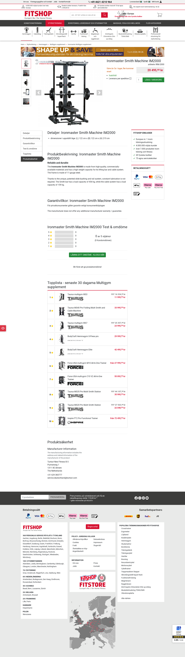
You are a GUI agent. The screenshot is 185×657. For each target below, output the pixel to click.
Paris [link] (29, 601)
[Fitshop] (38, 15)
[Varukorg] (160, 15)
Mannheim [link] (51, 549)
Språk (146, 2)
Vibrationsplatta (127, 593)
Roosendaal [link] (27, 582)
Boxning (124, 559)
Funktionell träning (128, 578)
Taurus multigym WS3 (77, 294)
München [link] (59, 549)
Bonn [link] (60, 538)
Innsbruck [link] (31, 573)
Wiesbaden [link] (54, 554)
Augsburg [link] (33, 538)
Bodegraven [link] (37, 579)
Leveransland (134, 2)
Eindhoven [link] (55, 579)
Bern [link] (29, 588)
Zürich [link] (43, 588)
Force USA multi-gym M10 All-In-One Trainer (87, 363)
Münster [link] (26, 552)
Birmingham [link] (41, 564)
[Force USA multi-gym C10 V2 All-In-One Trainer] (61, 380)
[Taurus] (75, 299)
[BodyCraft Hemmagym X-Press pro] (61, 339)
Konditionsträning (33, 23)
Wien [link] (58, 573)
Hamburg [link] (26, 546)
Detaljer (26, 133)
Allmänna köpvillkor (80, 539)
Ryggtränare (126, 584)
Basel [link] (25, 588)
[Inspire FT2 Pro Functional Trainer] (61, 421)
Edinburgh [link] (60, 564)
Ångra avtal (92, 526)
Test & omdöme (30, 148)
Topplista (27, 154)
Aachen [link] (26, 538)
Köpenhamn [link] (27, 608)
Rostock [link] (51, 552)
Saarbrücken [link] (28, 554)
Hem (22, 44)
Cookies (76, 542)
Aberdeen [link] (26, 564)
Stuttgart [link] (45, 554)
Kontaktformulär (64, 2)
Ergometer (125, 532)
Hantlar (124, 556)
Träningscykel (126, 553)
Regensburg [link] (43, 552)
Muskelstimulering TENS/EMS (132, 590)
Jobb (55, 2)
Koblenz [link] (26, 549)
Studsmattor (126, 544)
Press (96, 563)
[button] (26, 63)
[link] (137, 177)
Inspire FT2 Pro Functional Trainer (83, 418)
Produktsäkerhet (30, 159)
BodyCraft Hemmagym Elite (80, 349)
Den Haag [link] (47, 579)
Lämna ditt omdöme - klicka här (87, 255)
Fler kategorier (153, 23)
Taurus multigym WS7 (77, 323)
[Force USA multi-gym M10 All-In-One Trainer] (61, 365)
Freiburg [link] (56, 544)
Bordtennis (125, 547)
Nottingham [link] (52, 566)
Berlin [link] (40, 538)
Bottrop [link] (26, 541)
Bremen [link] (45, 541)
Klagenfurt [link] (40, 573)
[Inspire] (75, 423)
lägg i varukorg (153, 80)
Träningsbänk (126, 550)
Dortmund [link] (52, 541)
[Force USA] (75, 367)
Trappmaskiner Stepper (130, 572)
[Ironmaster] (44, 62)
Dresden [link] (60, 541)
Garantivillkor (29, 143)
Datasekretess (99, 539)
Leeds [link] (33, 564)
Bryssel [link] (35, 595)
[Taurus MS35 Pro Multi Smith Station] (61, 394)
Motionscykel (126, 565)
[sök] (104, 15)
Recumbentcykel (127, 562)
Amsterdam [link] (27, 579)
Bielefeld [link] (46, 538)
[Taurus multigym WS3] (61, 297)
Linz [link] (46, 573)
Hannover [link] (35, 546)
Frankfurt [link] (49, 544)
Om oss (26, 2)
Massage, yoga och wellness (126, 23)
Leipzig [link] (37, 549)
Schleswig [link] (37, 554)
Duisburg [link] (35, 544)
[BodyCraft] (75, 341)
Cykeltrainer (126, 569)
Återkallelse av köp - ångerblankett (80, 550)
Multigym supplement (57, 44)
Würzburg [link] (26, 557)
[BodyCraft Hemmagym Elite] (61, 352)
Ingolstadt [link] (43, 546)
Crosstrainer (126, 528)
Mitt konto (155, 2)
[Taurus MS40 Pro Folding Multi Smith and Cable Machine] (61, 311)
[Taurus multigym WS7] (61, 325)
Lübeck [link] (43, 549)
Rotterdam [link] (37, 582)
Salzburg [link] (52, 573)
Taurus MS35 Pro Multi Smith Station (84, 391)
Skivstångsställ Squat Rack (131, 575)
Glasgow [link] (26, 566)
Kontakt (97, 566)
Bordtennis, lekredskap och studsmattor (87, 23)
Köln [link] (31, 549)
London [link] (33, 566)
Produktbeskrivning (31, 138)
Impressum (98, 542)
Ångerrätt (97, 545)
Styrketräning (55, 23)
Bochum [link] (53, 538)
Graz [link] (25, 573)
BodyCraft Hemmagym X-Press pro (83, 336)
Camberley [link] (51, 564)
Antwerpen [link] (27, 595)
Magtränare (126, 581)
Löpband (124, 535)
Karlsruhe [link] (52, 546)
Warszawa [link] (27, 614)
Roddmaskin (126, 538)
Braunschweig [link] (35, 541)
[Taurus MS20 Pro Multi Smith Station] (61, 407)
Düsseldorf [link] (27, 544)
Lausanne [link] (36, 588)
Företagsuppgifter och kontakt (41, 2)
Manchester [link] (41, 566)
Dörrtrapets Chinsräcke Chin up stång (136, 587)
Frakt (75, 545)
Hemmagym (43, 44)
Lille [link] (24, 601)
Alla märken (126, 598)
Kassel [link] (59, 546)
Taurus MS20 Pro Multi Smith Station (84, 405)
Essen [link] (42, 544)
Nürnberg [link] (33, 552)
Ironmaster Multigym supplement (79, 44)
